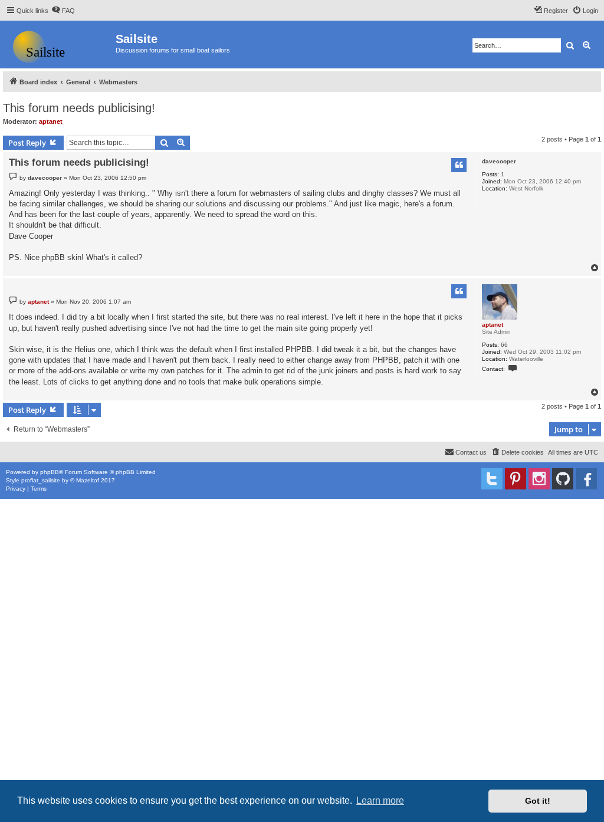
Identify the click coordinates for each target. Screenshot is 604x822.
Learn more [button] (380, 800)
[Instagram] (539, 478)
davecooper (499, 161)
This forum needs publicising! (79, 107)
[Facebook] (586, 478)
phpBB (49, 472)
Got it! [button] (537, 800)
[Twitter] (492, 478)
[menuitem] (63, 11)
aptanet (51, 121)
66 (504, 344)
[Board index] (59, 44)
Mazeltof (87, 480)
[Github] (562, 478)
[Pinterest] (515, 478)
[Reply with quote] (459, 165)
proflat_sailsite (40, 480)
